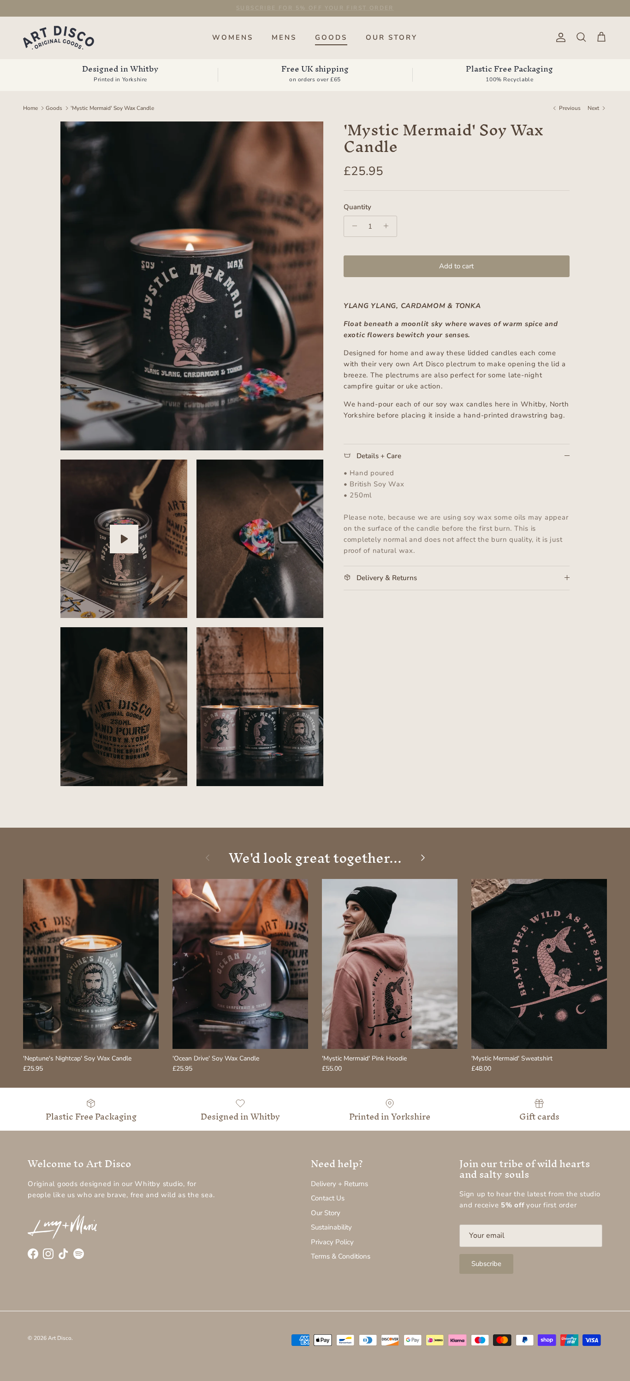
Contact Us (328, 1198)
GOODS (331, 37)
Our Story (325, 1212)
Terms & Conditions (340, 1256)
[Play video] (124, 539)
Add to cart (456, 265)
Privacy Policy (332, 1242)
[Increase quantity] (388, 226)
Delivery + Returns (339, 1183)
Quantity (357, 206)
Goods (54, 108)
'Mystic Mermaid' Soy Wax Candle (112, 108)
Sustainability (331, 1227)
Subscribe (486, 1263)
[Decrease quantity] (352, 226)
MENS (284, 37)
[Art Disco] (59, 37)
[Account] (559, 37)
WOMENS (232, 37)
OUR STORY (391, 37)
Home (30, 108)
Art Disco (59, 1338)
